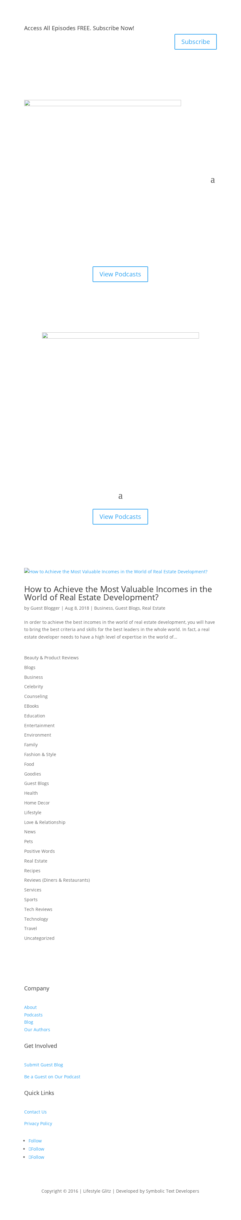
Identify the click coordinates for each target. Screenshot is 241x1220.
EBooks (31, 706)
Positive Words (39, 851)
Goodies (32, 774)
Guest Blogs (127, 608)
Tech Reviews (38, 909)
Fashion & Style (40, 754)
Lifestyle (32, 812)
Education (34, 716)
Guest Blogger (45, 608)
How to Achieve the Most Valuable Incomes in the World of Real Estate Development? (118, 593)
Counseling (36, 696)
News (30, 832)
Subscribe (195, 41)
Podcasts (33, 1015)
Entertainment (39, 725)
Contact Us (35, 1112)
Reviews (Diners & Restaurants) (57, 880)
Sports (31, 899)
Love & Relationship (45, 822)
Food (29, 764)
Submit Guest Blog (43, 1065)
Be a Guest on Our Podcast (52, 1077)
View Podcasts (120, 274)
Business (103, 608)
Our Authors (37, 1029)
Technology (36, 919)
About (30, 1007)
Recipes (32, 871)
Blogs (29, 667)
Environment (37, 735)
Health (31, 793)
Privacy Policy (38, 1123)
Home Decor (37, 803)
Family (31, 745)
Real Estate (153, 608)
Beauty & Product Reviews (51, 658)
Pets (28, 841)
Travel (30, 928)
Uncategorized (39, 938)
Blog (28, 1022)
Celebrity (33, 686)
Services (32, 890)
